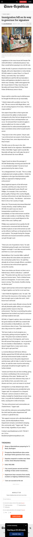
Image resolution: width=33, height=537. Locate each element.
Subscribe (23, 1)
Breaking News (22, 505)
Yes (5, 512)
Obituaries (7, 507)
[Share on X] (30, 23)
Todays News (6, 14)
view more (16, 484)
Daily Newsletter (8, 505)
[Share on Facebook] (27, 23)
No (10, 512)
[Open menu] (2, 1)
